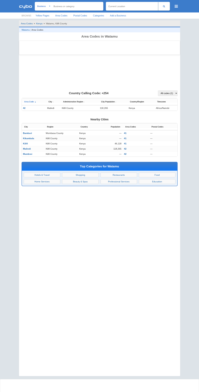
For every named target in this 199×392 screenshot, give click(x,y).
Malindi (27, 148)
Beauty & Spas (80, 181)
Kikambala (28, 138)
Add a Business (118, 15)
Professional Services (118, 181)
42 (24, 108)
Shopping (80, 175)
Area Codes (61, 15)
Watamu (26, 30)
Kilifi (25, 143)
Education (157, 181)
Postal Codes (80, 15)
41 (125, 133)
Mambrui (27, 154)
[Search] (164, 6)
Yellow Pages (42, 15)
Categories (98, 15)
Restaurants (119, 175)
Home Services (42, 181)
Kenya (39, 23)
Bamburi (27, 133)
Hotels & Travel (42, 175)
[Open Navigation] (176, 6)
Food (157, 175)
